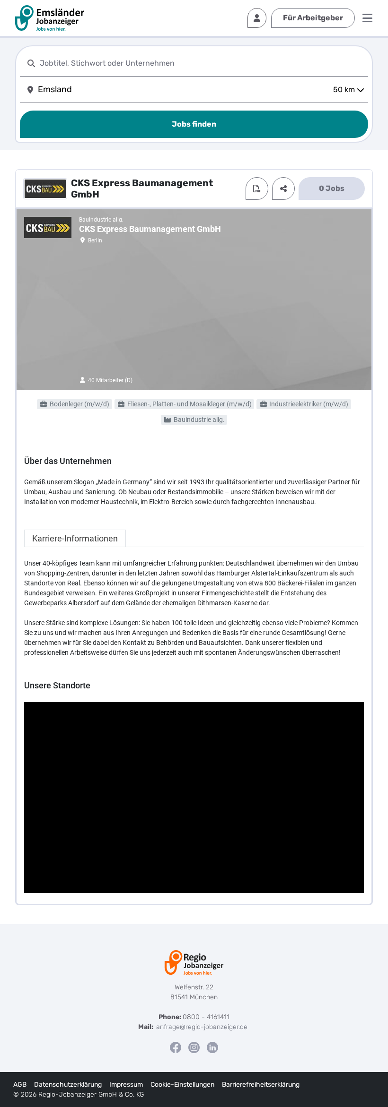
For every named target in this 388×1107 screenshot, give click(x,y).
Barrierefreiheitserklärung (261, 1085)
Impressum (126, 1085)
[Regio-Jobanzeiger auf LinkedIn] (212, 1047)
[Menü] (367, 18)
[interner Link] (49, 18)
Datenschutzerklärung (68, 1085)
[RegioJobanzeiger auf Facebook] (175, 1047)
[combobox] (202, 63)
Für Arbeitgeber (313, 17)
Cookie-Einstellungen (182, 1085)
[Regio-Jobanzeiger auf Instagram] (194, 1047)
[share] (283, 188)
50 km (344, 89)
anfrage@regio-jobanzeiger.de (201, 1027)
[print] (257, 188)
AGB (19, 1085)
